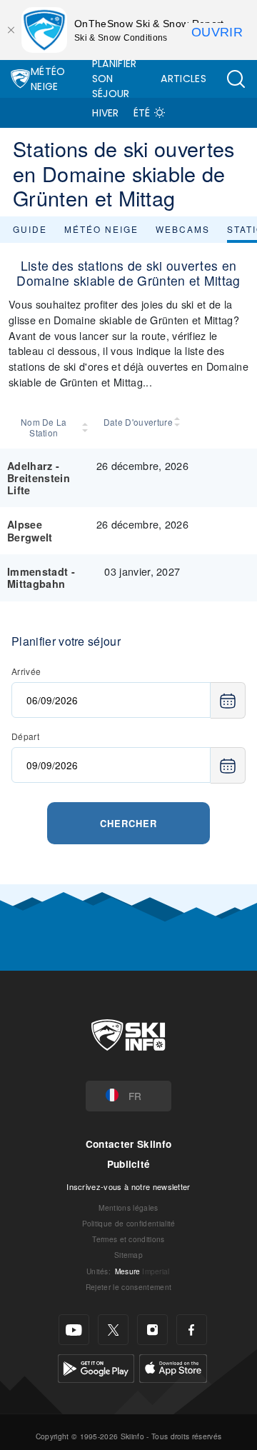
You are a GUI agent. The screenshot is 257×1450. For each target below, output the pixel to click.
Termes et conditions (128, 1239)
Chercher (128, 823)
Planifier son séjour (114, 78)
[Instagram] (152, 1329)
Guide (30, 229)
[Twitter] (113, 1329)
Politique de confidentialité (129, 1223)
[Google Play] (96, 1366)
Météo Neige (48, 79)
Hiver (105, 113)
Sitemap (128, 1254)
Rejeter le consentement (128, 1286)
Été (142, 113)
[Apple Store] (173, 1366)
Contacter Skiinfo (128, 1144)
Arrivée (26, 671)
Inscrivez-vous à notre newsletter (128, 1186)
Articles (183, 78)
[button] (235, 79)
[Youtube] (74, 1329)
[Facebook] (191, 1329)
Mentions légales (128, 1207)
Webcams (183, 229)
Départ (25, 736)
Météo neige (101, 229)
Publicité (129, 1164)
